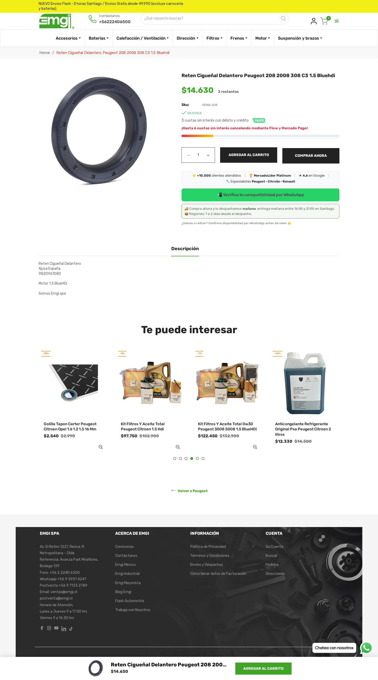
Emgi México (125, 565)
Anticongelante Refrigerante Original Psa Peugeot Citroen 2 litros (303, 429)
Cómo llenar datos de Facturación (218, 574)
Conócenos (124, 547)
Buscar (271, 556)
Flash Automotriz (129, 601)
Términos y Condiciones (209, 556)
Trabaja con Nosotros (132, 610)
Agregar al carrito (263, 668)
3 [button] (186, 458)
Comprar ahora (311, 155)
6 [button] (203, 458)
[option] (73, 403)
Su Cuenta (274, 547)
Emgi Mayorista (128, 583)
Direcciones (275, 574)
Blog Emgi (123, 592)
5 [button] (197, 458)
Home (44, 52)
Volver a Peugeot (192, 490)
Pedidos (272, 565)
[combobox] (210, 18)
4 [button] (191, 458)
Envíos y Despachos (206, 565)
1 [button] (174, 458)
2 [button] (180, 458)
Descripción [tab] (185, 248)
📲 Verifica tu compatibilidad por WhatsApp (260, 194)
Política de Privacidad (208, 547)
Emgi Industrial (127, 574)
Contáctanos (126, 556)
